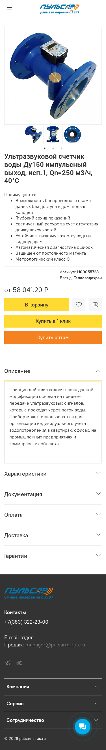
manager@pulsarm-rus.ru (55, 645)
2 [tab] (53, 148)
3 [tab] (61, 148)
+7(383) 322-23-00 (26, 622)
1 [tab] (44, 148)
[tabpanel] (33, 134)
